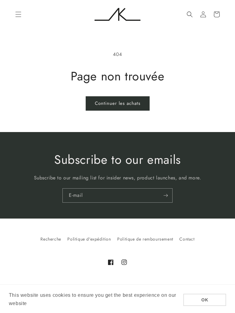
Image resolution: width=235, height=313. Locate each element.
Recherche (50, 239)
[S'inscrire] (165, 195)
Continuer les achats (117, 103)
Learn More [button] (42, 303)
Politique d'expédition (89, 239)
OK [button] (204, 299)
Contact (186, 239)
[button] (18, 14)
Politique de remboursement (145, 239)
